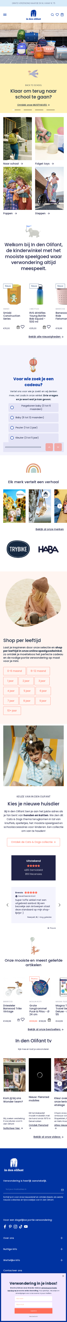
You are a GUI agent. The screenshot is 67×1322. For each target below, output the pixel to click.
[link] (17, 141)
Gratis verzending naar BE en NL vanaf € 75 (33, 3)
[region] (33, 905)
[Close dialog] (63, 1276)
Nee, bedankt (33, 1316)
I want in (33, 1311)
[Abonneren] (62, 1189)
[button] (8, 905)
